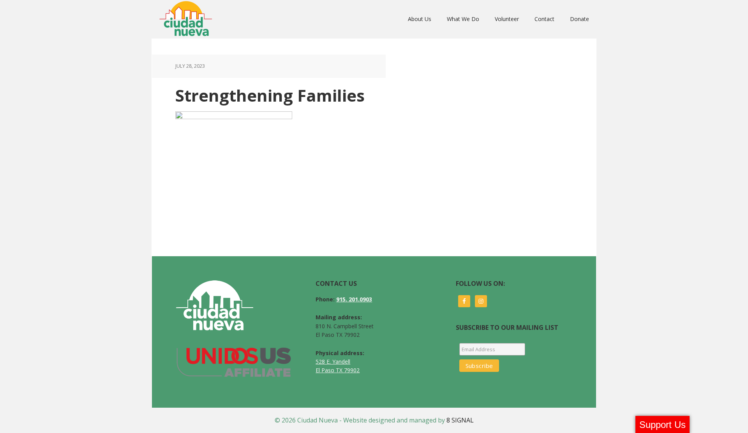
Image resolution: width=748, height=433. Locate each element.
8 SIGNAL (460, 420)
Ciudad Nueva (188, 19)
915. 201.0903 (354, 299)
